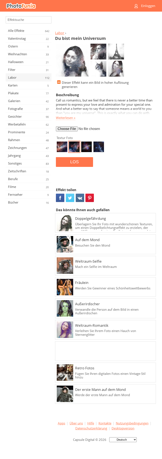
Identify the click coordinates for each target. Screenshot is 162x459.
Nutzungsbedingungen (132, 423)
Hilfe (90, 423)
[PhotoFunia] (65, 6)
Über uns (76, 423)
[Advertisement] (105, 22)
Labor (59, 33)
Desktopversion (123, 428)
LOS (74, 161)
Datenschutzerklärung (91, 428)
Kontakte (105, 423)
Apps (61, 423)
